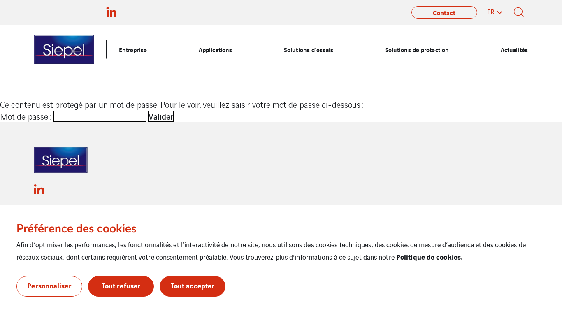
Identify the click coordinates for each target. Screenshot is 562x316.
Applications (215, 49)
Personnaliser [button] (49, 285)
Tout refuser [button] (121, 285)
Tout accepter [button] (192, 285)
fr (491, 11)
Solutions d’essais (308, 49)
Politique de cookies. (429, 256)
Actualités (514, 49)
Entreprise (133, 49)
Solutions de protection (417, 49)
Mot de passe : (26, 116)
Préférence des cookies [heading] (76, 229)
